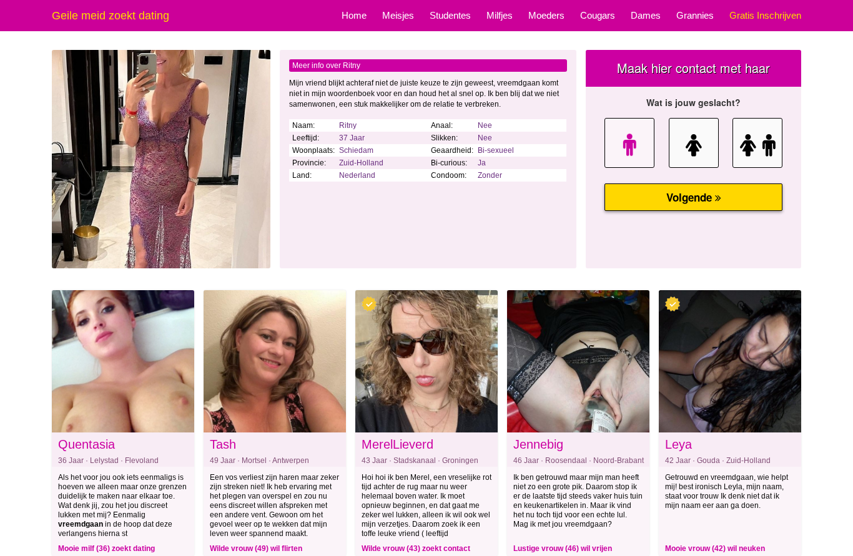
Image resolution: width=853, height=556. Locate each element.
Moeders (546, 15)
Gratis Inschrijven (765, 15)
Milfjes (499, 15)
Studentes (450, 15)
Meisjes (398, 15)
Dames (646, 15)
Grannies (695, 15)
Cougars (597, 15)
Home (354, 15)
